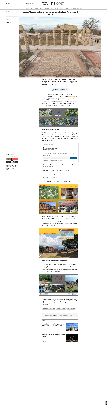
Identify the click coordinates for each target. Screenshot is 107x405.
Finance (41, 8)
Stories (68, 8)
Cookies (106, 402)
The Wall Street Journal (76, 8)
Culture (47, 8)
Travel (51, 8)
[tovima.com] (53, 3)
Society (36, 8)
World (31, 8)
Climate (57, 8)
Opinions (62, 8)
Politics (27, 8)
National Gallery (71, 308)
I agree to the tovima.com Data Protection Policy (46, 160)
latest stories (69, 315)
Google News (55, 315)
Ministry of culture (61, 308)
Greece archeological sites (49, 308)
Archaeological (71, 96)
